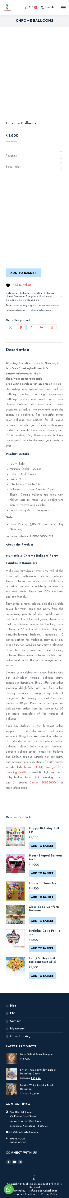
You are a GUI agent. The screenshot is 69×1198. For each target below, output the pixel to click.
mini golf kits (54, 767)
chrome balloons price (17, 310)
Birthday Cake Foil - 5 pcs (45, 932)
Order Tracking (20, 1036)
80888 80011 (17, 1138)
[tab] (34, 350)
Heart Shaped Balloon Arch (45, 857)
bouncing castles (17, 772)
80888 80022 (18, 1142)
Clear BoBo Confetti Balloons (44, 909)
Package (12, 156)
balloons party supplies (25, 306)
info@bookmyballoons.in (24, 1132)
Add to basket (23, 273)
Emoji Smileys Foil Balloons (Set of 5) (42, 960)
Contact (15, 1021)
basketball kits (33, 767)
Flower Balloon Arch (43, 883)
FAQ (13, 1013)
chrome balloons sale (41, 310)
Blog (13, 1005)
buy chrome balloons (49, 306)
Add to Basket (42, 846)
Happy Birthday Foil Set (44, 830)
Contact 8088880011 (44, 782)
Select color (14, 167)
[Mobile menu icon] (63, 7)
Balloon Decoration (31, 293)
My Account (17, 1028)
